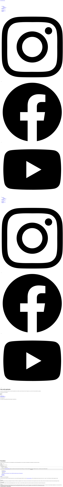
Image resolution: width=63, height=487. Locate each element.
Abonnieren (31, 469)
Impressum (3, 474)
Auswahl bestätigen (9, 486)
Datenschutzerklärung (7, 468)
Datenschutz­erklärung (29, 478)
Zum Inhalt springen (2, 0)
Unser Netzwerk (4, 10)
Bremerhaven (4, 7)
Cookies (1, 476)
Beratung (3, 8)
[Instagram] (32, 81)
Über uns (3, 201)
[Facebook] (32, 142)
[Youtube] (32, 196)
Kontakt (3, 11)
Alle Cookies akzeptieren (3, 486)
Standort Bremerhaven (2, 396)
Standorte (3, 6)
